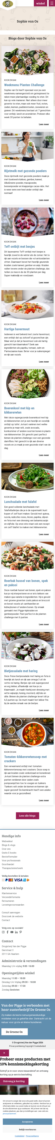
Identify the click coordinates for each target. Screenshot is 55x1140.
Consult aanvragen (11, 912)
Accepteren (27, 1121)
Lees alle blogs (27, 815)
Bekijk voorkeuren (27, 1129)
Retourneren (8, 901)
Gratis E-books (9, 852)
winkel (40, 3)
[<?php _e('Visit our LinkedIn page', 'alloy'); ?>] (16, 933)
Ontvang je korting (14, 1081)
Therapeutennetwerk (12, 868)
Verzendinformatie (11, 897)
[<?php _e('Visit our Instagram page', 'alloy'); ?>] (3, 933)
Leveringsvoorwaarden (13, 904)
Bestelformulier (9, 856)
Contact (6, 920)
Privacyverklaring (32, 1136)
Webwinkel (7, 841)
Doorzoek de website (12, 916)
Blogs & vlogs (8, 845)
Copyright (29, 1046)
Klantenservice (9, 893)
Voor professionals (11, 860)
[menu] (52, 3)
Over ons (6, 849)
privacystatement (9, 1114)
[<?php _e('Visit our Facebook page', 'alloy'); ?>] (7, 933)
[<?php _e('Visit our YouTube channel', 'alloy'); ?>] (11, 933)
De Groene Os (14, 1032)
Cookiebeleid (19, 1136)
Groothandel (8, 864)
